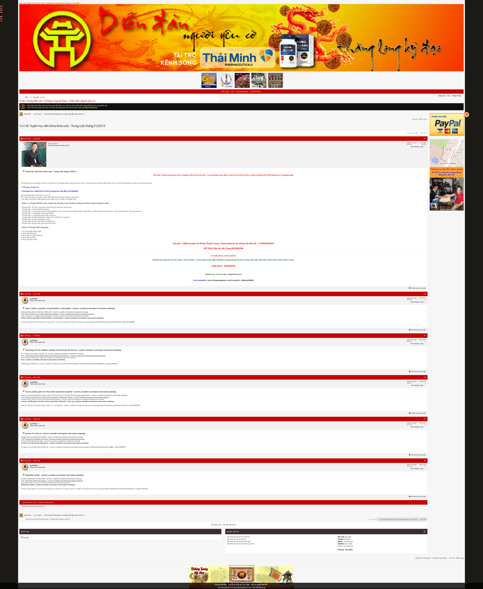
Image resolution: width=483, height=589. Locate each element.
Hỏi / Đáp (225, 91)
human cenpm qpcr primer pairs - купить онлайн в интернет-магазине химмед (51, 479)
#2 (425, 294)
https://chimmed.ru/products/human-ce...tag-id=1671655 (126, 489)
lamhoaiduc (27, 506)
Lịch (232, 91)
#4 (425, 377)
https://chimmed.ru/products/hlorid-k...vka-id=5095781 (119, 405)
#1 (425, 138)
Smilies (341, 539)
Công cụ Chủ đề (412, 133)
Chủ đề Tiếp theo (229, 525)
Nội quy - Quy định (345, 549)
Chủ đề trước (216, 525)
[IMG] (340, 541)
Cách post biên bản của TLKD (239, 584)
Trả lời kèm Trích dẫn (418, 288)
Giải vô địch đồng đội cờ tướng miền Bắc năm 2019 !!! (64, 114)
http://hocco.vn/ (235, 274)
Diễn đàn (27, 114)
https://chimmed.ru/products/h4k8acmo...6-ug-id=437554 (95, 363)
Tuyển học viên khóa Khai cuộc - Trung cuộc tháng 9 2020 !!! (67, 126)
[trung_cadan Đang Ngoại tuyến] (34, 154)
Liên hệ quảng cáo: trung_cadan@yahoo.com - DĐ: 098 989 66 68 (242, 587)
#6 (425, 460)
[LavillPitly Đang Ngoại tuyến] (25, 300)
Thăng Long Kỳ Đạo (439, 558)
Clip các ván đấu (221, 584)
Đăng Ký (441, 95)
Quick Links (255, 91)
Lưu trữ (451, 558)
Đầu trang (460, 558)
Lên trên (423, 519)
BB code (341, 537)
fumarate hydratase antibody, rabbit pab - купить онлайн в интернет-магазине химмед (54, 312)
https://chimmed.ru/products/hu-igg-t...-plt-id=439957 (105, 447)
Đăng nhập (456, 95)
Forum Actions (242, 91)
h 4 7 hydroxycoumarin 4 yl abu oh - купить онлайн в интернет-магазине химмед (52, 353)
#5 (425, 419)
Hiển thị (422, 133)
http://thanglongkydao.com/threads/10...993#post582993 (230, 280)
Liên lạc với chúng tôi (423, 558)
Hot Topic (37, 114)
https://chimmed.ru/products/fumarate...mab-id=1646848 (112, 322)
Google (26, 537)
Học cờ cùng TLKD (258, 584)
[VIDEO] (341, 544)
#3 (425, 335)
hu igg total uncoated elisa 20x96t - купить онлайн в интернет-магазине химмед (51, 437)
